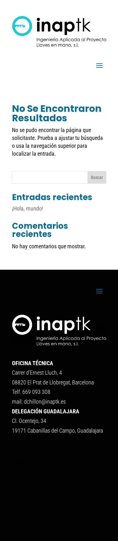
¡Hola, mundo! (27, 208)
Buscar (97, 177)
